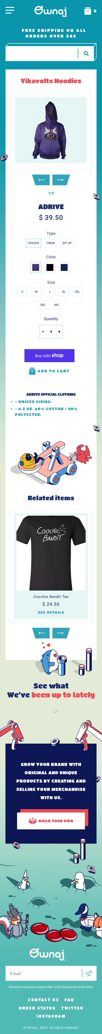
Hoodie (33, 243)
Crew (50, 243)
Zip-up (67, 243)
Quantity (51, 319)
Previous (41, 179)
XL (63, 291)
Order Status (37, 1008)
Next (61, 179)
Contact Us (43, 999)
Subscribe (87, 973)
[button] (51, 193)
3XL (43, 305)
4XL (56, 305)
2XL (77, 291)
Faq (69, 999)
